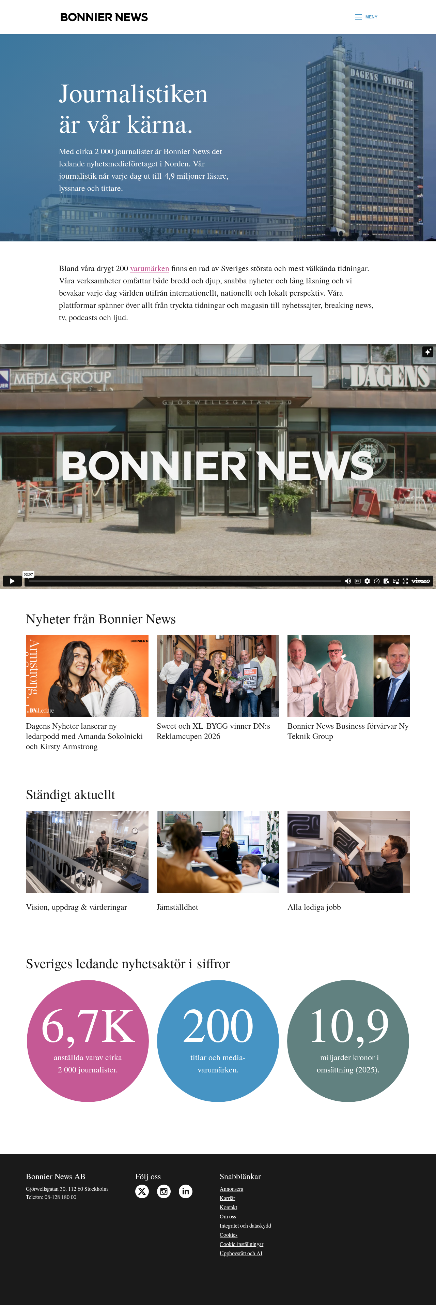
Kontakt (228, 1207)
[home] (104, 17)
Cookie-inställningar (241, 1243)
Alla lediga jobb (314, 907)
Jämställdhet (177, 907)
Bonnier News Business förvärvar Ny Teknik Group (348, 731)
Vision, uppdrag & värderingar (76, 907)
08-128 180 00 (60, 1196)
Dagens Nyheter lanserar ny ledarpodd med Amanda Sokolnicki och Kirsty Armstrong (84, 736)
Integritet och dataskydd (245, 1225)
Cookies (228, 1234)
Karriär (227, 1197)
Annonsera (231, 1188)
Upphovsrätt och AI (241, 1253)
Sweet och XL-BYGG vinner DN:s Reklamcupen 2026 (213, 731)
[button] (366, 17)
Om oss (228, 1216)
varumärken (149, 268)
